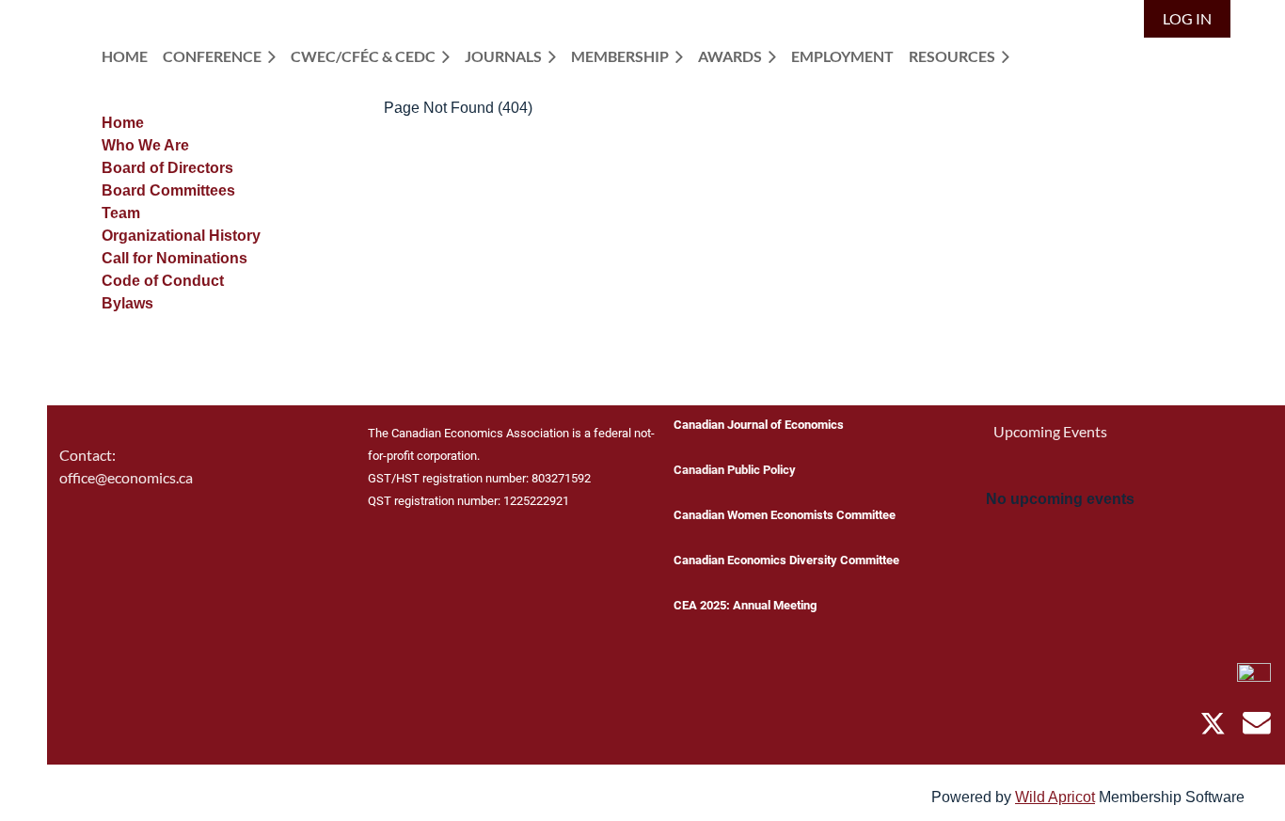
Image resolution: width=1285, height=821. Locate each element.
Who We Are (145, 145)
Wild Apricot (1055, 797)
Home (123, 123)
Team (121, 213)
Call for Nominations (174, 258)
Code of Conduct (163, 281)
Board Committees (168, 190)
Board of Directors (167, 168)
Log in (1187, 18)
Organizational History (181, 236)
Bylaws (127, 303)
